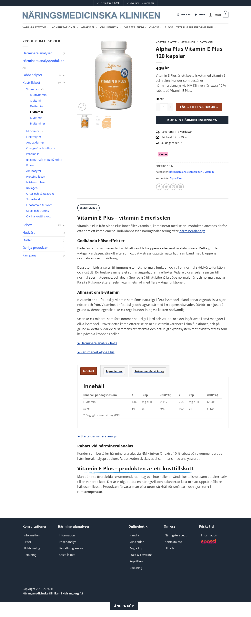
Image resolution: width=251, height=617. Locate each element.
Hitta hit (170, 548)
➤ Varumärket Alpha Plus (96, 352)
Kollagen (32, 188)
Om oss (154, 27)
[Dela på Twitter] (166, 187)
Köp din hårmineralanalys (192, 120)
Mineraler (32, 131)
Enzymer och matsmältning (44, 159)
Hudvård (29, 232)
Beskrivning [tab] (88, 208)
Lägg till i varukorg (199, 107)
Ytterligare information (194, 27)
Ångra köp (136, 548)
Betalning (30, 555)
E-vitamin (36, 112)
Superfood (33, 199)
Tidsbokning (32, 548)
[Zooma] (82, 107)
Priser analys (67, 542)
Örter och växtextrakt (40, 193)
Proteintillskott (35, 176)
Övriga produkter (35, 247)
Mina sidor (136, 542)
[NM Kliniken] (91, 15)
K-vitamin (36, 118)
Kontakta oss (173, 542)
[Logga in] (211, 14)
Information (32, 535)
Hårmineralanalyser (37, 53)
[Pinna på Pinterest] (180, 187)
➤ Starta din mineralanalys (97, 436)
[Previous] (83, 75)
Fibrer (30, 165)
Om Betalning (134, 27)
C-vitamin (36, 100)
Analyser (88, 27)
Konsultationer (64, 27)
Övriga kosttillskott (38, 216)
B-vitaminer (37, 123)
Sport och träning (37, 211)
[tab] (88, 371)
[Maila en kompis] (173, 187)
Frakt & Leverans (140, 555)
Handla (134, 535)
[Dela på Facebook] (159, 187)
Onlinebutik (109, 27)
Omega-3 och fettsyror (41, 148)
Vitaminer (32, 89)
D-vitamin (36, 106)
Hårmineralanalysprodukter (43, 61)
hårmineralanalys (192, 231)
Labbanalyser (32, 75)
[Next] (143, 75)
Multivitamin (38, 95)
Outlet (27, 240)
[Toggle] (63, 75)
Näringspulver (35, 182)
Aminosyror (33, 171)
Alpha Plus (176, 178)
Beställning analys (71, 548)
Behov (27, 225)
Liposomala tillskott (39, 205)
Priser (27, 542)
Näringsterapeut (175, 535)
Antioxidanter (35, 142)
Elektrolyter (33, 137)
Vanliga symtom (34, 27)
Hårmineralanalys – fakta (97, 343)
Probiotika (32, 154)
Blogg (169, 27)
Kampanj (29, 255)
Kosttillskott (31, 82)
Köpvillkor (136, 561)
